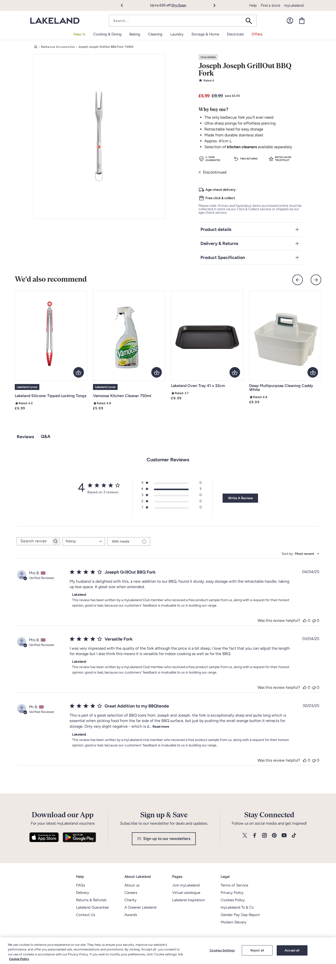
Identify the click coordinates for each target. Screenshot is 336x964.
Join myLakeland (186, 885)
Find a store (270, 5)
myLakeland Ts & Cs (237, 907)
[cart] (302, 21)
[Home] (36, 47)
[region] (168, 950)
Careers (130, 892)
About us (131, 885)
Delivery (82, 892)
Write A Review (240, 498)
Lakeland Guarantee (92, 907)
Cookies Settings (222, 950)
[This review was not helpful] (314, 620)
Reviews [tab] (25, 436)
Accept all (292, 950)
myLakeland (294, 5)
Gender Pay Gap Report (240, 915)
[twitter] (245, 835)
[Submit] (250, 20)
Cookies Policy (233, 900)
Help (253, 5)
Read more (161, 726)
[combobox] (183, 21)
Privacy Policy (232, 892)
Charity (130, 900)
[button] (124, 5)
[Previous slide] (297, 279)
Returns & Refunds (91, 900)
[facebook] (255, 835)
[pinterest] (274, 835)
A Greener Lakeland (140, 907)
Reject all (257, 950)
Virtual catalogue (186, 892)
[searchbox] (34, 541)
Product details (215, 229)
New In (79, 34)
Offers (257, 34)
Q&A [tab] (45, 436)
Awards (130, 915)
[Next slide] (316, 279)
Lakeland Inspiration (188, 900)
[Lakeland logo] (54, 20)
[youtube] (284, 835)
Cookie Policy (19, 959)
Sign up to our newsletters (166, 838)
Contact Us (85, 915)
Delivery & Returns (219, 243)
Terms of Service (234, 885)
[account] (290, 21)
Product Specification (222, 257)
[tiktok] (294, 835)
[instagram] (264, 835)
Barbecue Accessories (58, 46)
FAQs (80, 885)
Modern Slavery (233, 922)
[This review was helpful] (304, 620)
